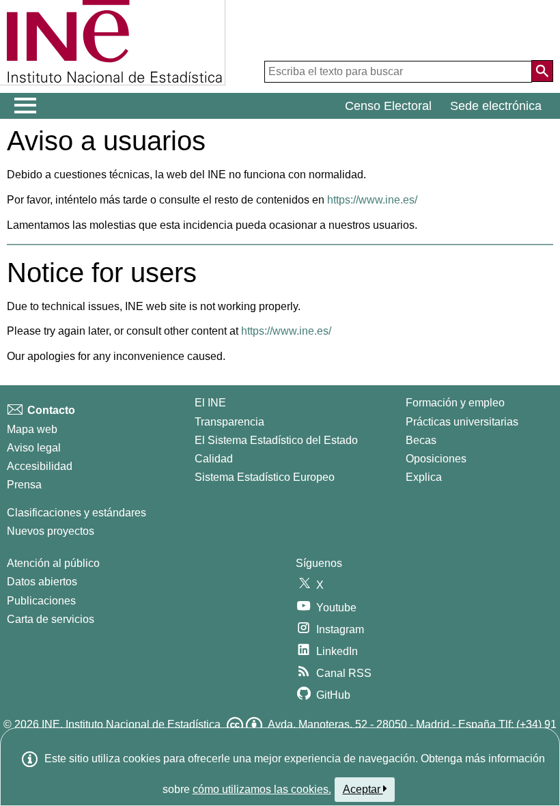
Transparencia (229, 422)
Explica (424, 477)
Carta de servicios (50, 619)
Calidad (214, 458)
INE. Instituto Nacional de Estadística (131, 724)
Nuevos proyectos (50, 531)
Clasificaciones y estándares (76, 512)
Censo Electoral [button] (388, 106)
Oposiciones (436, 458)
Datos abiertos (42, 581)
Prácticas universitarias (462, 422)
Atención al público (53, 563)
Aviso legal (34, 448)
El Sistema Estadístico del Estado (276, 440)
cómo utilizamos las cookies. (262, 789)
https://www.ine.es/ (372, 200)
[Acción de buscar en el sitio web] (542, 71)
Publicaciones (41, 601)
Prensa (24, 484)
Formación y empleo (455, 402)
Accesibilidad (39, 466)
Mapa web (32, 429)
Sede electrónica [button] (496, 106)
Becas (421, 440)
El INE (210, 402)
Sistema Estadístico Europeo (265, 477)
